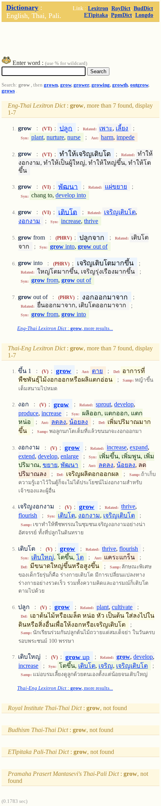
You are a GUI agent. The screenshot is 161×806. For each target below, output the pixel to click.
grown (51, 85)
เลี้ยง (122, 128)
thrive (91, 221)
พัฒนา (68, 186)
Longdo (144, 15)
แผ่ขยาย (116, 186)
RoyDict (121, 8)
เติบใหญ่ (42, 557)
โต (80, 557)
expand (139, 447)
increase (71, 221)
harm (107, 137)
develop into (70, 195)
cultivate (122, 607)
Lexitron (98, 8)
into (62, 246)
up (77, 656)
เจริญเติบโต (120, 212)
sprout (103, 404)
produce (28, 413)
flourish (27, 515)
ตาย (97, 371)
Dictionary (22, 7)
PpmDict (121, 15)
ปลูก (65, 128)
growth (120, 85)
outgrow (139, 85)
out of (92, 246)
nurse (73, 137)
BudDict (143, 8)
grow (65, 85)
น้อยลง (78, 421)
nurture (55, 137)
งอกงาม (29, 221)
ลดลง (58, 421)
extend (26, 456)
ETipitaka (96, 15)
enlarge (70, 456)
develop (124, 404)
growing (100, 85)
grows (8, 91)
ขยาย (50, 465)
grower (81, 85)
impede (125, 137)
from (44, 280)
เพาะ (106, 128)
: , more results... (65, 328)
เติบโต (67, 212)
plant (37, 137)
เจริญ (105, 665)
